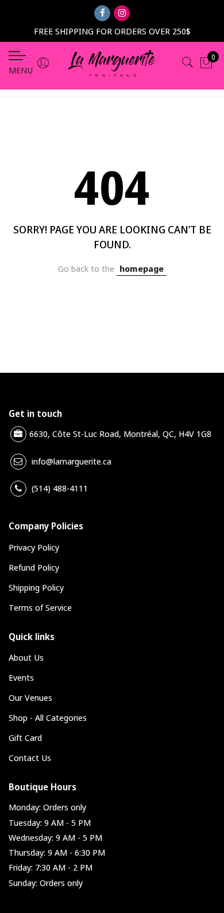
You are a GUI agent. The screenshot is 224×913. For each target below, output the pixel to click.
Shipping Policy (36, 587)
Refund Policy (34, 567)
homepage (141, 268)
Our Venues (30, 697)
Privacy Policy (34, 547)
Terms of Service (40, 607)
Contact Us (30, 757)
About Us (26, 657)
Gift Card (25, 737)
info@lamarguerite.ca (71, 461)
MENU (21, 70)
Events (21, 677)
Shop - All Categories (48, 717)
